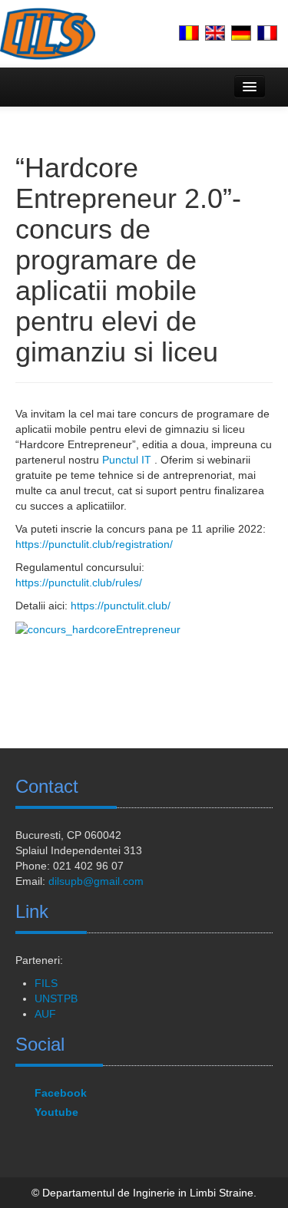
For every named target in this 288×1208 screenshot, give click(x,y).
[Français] (267, 33)
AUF (45, 1014)
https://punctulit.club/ (120, 605)
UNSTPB (56, 998)
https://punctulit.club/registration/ (94, 544)
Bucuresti (38, 835)
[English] (215, 33)
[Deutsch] (241, 33)
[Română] (189, 33)
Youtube (56, 1112)
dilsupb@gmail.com (96, 881)
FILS (46, 983)
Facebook (61, 1093)
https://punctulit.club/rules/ (78, 582)
